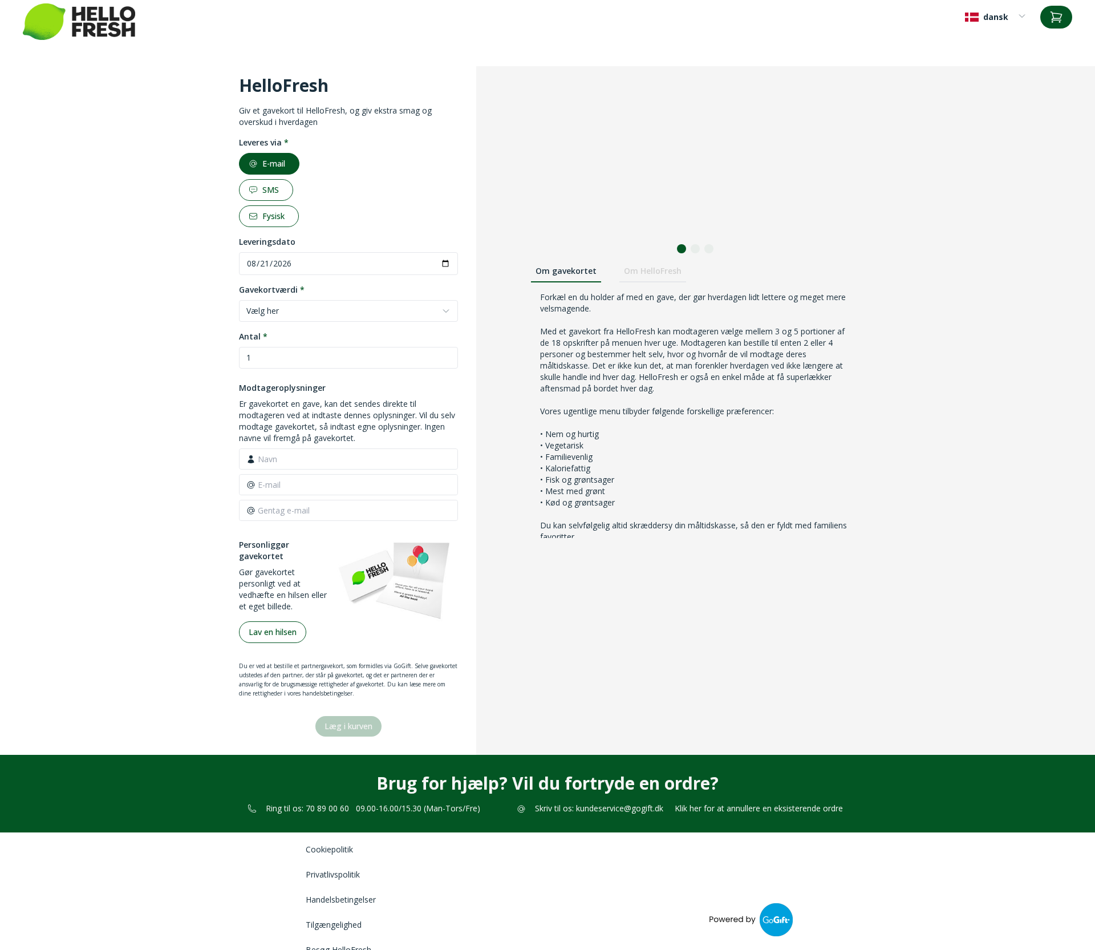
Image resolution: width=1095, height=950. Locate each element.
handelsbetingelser (327, 693)
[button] (681, 248)
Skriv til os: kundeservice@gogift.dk (599, 808)
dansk (995, 16)
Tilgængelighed (334, 924)
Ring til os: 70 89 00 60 (307, 808)
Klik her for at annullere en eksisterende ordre (759, 808)
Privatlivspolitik (333, 874)
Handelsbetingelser (341, 899)
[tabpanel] (695, 491)
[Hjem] (79, 21)
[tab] (566, 271)
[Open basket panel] (1056, 17)
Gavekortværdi (272, 289)
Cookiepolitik (329, 849)
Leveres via (264, 142)
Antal (253, 336)
